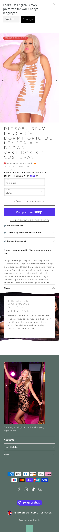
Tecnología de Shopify (29, 520)
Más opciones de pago (29, 220)
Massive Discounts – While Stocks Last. (28, 315)
